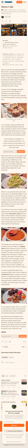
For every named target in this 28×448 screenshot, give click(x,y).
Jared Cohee (8, 16)
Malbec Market (5, 380)
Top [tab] (3, 376)
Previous (6, 347)
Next (23, 347)
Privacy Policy (19, 437)
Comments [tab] (4, 357)
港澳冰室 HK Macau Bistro (9, 391)
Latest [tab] (6, 376)
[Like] (2, 21)
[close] (23, 405)
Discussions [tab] (12, 376)
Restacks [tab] (11, 357)
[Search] (25, 375)
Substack (6, 445)
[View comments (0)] (6, 21)
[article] (14, 383)
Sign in (25, 2)
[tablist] (7, 357)
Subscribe (19, 2)
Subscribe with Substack (15, 431)
